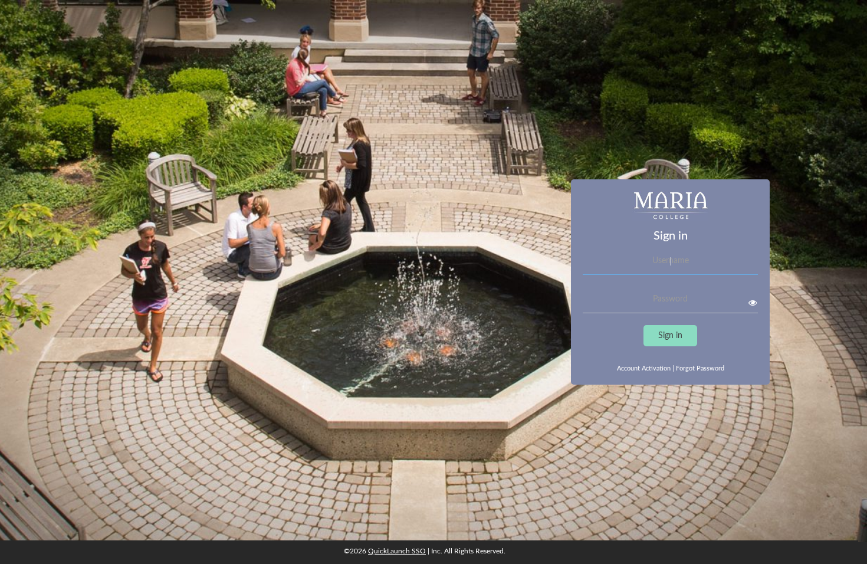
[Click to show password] (752, 303)
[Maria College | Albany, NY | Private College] (670, 210)
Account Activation (645, 368)
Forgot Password (700, 368)
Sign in (670, 336)
